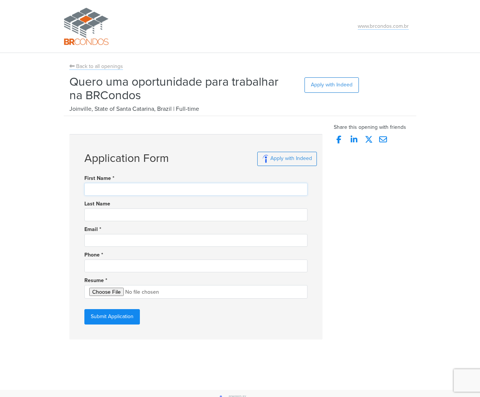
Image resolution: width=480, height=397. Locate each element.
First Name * (99, 178)
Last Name (97, 204)
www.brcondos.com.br (383, 26)
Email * (92, 229)
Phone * (93, 255)
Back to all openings (99, 66)
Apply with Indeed (331, 85)
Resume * (95, 280)
